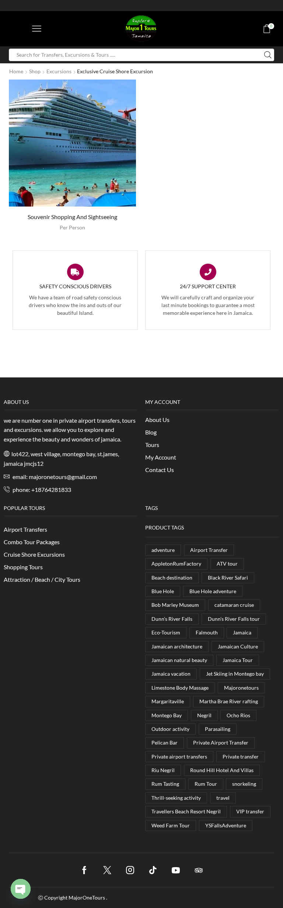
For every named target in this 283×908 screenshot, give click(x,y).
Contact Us (159, 469)
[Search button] (268, 55)
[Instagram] (130, 870)
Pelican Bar (164, 742)
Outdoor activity (170, 729)
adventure (163, 550)
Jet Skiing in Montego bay (235, 674)
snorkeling (244, 784)
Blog (151, 432)
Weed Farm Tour (170, 825)
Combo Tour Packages (32, 541)
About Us (157, 419)
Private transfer (241, 756)
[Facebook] (84, 870)
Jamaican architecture (176, 646)
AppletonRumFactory (176, 563)
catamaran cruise (234, 605)
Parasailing (217, 729)
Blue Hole (162, 591)
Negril (204, 715)
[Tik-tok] (153, 870)
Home (16, 71)
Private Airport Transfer (220, 742)
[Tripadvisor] (199, 870)
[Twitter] (107, 870)
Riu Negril (163, 770)
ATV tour (227, 563)
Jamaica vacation (171, 674)
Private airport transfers (179, 756)
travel (223, 798)
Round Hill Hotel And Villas (222, 770)
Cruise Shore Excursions (34, 554)
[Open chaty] (21, 889)
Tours (152, 444)
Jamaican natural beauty (179, 660)
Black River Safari (228, 577)
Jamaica (242, 632)
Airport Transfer (209, 550)
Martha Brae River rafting (228, 701)
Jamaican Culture (238, 646)
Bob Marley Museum (175, 605)
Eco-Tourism (165, 632)
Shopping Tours (23, 566)
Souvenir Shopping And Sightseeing (72, 216)
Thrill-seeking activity (176, 798)
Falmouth (207, 632)
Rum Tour (206, 784)
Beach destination (171, 577)
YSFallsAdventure (225, 825)
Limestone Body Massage (180, 687)
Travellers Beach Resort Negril (186, 811)
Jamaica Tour (238, 660)
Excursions (58, 71)
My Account (160, 457)
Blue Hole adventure (212, 591)
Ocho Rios (238, 715)
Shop (35, 71)
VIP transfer (250, 811)
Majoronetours (241, 687)
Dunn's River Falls (171, 619)
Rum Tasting (165, 784)
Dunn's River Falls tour (234, 619)
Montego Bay (166, 715)
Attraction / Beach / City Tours (42, 579)
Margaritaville (167, 701)
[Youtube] (176, 870)
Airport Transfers (25, 529)
